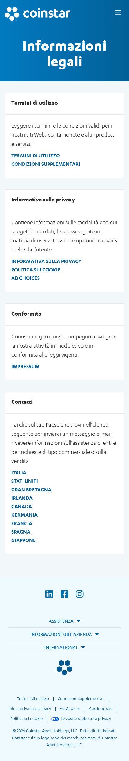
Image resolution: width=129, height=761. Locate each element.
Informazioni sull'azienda (61, 634)
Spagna (20, 532)
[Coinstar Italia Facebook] (68, 598)
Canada (21, 506)
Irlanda (22, 498)
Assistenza (61, 621)
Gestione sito (101, 708)
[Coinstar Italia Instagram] (80, 598)
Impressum (25, 366)
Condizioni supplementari (45, 164)
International (61, 647)
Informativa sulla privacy (46, 261)
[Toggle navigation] (117, 12)
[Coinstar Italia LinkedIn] (53, 598)
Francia (21, 523)
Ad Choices (25, 278)
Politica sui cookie (35, 269)
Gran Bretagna (31, 489)
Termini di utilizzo (35, 155)
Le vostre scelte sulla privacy (86, 718)
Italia (18, 472)
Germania (24, 515)
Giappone (23, 540)
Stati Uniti (24, 481)
